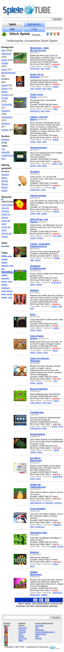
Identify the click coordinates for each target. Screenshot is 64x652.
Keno (32, 314)
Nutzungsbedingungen (45, 632)
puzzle (9, 294)
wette (47, 68)
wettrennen (35, 68)
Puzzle (4, 98)
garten (60, 546)
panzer (4, 297)
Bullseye (34, 552)
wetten (40, 238)
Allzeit (4, 190)
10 (35, 600)
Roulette (34, 290)
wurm (38, 479)
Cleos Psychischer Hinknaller (39, 359)
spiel (10, 256)
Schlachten (6, 104)
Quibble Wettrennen (36, 573)
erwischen (40, 527)
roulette (56, 258)
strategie (5, 278)
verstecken (35, 190)
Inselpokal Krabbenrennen (38, 267)
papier (32, 352)
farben (9, 291)
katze (59, 236)
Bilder (20, 640)
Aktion (4, 60)
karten (4, 281)
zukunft (39, 383)
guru (55, 381)
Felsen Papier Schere (37, 337)
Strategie (5, 123)
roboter (4, 259)
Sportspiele (6, 117)
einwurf (38, 88)
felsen (55, 350)
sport (3, 294)
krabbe (39, 284)
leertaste (49, 503)
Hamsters (22, 628)
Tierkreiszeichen (38, 147)
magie (32, 213)
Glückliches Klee (38, 533)
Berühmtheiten (8, 72)
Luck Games (7, 205)
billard (4, 285)
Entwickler (39, 630)
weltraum (5, 288)
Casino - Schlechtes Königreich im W (40, 245)
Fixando (21, 630)
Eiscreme (22, 638)
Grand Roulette (37, 434)
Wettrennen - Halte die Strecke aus (39, 49)
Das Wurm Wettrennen (36, 459)
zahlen (4, 262)
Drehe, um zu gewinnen (36, 75)
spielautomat (35, 428)
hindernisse (35, 595)
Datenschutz (40, 634)
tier (54, 236)
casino (55, 86)
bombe (7, 272)
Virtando (22, 632)
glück (49, 88)
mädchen (57, 525)
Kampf (4, 85)
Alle (3, 50)
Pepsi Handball (37, 509)
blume (54, 546)
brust (32, 527)
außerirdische (36, 503)
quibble (44, 595)
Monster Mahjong (38, 389)
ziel (2, 269)
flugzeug (5, 266)
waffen (4, 275)
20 (41, 600)
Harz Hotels (21, 635)
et (44, 503)
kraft (38, 213)
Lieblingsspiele (8, 155)
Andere (5, 130)
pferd (55, 66)
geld (10, 281)
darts (32, 566)
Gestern (5, 174)
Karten (4, 88)
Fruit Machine (37, 412)
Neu (3, 158)
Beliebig (5, 139)
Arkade (4, 63)
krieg (4, 256)
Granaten (34, 171)
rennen (33, 238)
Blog (37, 636)
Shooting (5, 111)
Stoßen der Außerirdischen (38, 485)
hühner (56, 211)
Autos (4, 69)
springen (58, 503)
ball (11, 266)
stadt (3, 291)
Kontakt (38, 638)
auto (10, 297)
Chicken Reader (38, 195)
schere (39, 352)
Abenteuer (6, 53)
